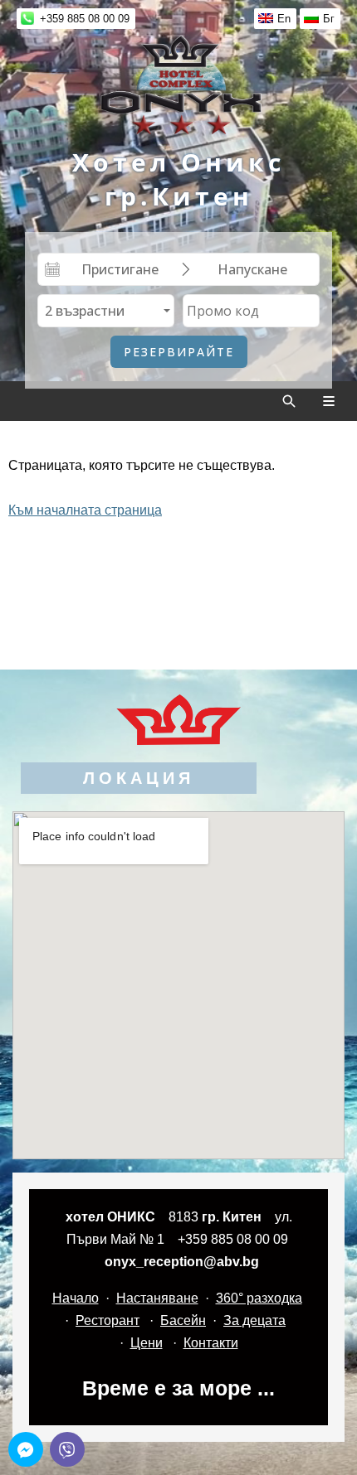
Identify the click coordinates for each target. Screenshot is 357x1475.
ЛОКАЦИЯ (138, 778)
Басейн (183, 1320)
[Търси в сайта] (289, 401)
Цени (146, 1343)
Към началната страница (85, 510)
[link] (178, 84)
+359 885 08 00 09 (85, 18)
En (284, 18)
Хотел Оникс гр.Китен (178, 179)
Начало (75, 1298)
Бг (329, 18)
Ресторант (107, 1320)
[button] (25, 1449)
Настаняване (157, 1298)
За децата (254, 1320)
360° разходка (259, 1298)
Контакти (210, 1343)
